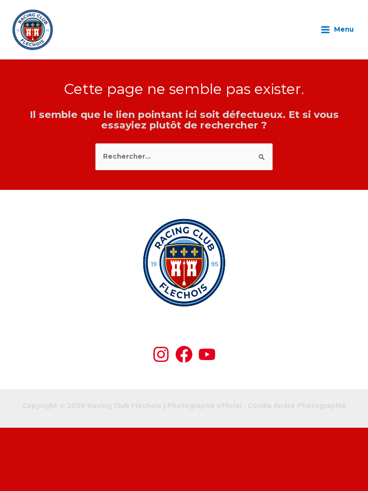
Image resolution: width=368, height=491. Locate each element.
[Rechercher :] (184, 156)
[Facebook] (184, 354)
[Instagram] (161, 354)
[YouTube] (207, 354)
